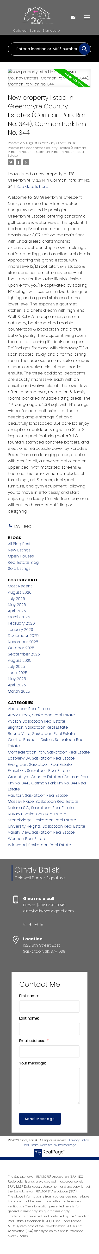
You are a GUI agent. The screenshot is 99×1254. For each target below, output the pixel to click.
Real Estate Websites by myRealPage (49, 1145)
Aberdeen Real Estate (29, 709)
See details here (32, 186)
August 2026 (19, 592)
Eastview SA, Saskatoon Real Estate (41, 758)
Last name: (29, 1018)
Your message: (32, 1063)
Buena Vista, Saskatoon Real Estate (41, 733)
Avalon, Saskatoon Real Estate (36, 721)
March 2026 (19, 617)
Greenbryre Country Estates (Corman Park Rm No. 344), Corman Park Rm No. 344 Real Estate (47, 152)
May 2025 (17, 679)
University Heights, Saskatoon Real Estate (46, 826)
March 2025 (19, 691)
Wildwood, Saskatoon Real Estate (39, 845)
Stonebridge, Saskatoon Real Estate (42, 820)
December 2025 (23, 635)
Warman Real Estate (27, 838)
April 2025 (17, 685)
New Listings (19, 550)
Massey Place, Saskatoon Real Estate (43, 801)
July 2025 (16, 666)
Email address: (32, 1040)
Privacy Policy (79, 1140)
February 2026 (21, 623)
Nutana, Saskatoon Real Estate (37, 814)
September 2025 (24, 654)
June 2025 (17, 673)
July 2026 (16, 598)
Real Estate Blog (23, 562)
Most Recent (20, 586)
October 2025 (21, 648)
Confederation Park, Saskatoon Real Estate (49, 752)
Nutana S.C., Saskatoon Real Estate (41, 807)
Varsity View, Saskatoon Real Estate (41, 832)
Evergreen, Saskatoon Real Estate (40, 764)
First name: (29, 995)
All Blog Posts (20, 544)
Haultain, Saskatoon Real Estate (38, 795)
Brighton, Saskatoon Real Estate (38, 727)
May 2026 (17, 604)
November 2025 (23, 642)
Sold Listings (19, 568)
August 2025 (19, 660)
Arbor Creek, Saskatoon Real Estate (41, 715)
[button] (24, 924)
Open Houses (21, 556)
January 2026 (20, 629)
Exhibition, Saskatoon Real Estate (39, 770)
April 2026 (17, 611)
